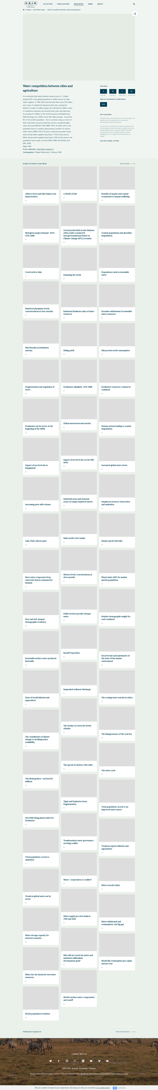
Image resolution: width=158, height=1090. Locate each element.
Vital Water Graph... (39, 10)
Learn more (121, 1088)
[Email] (107, 1063)
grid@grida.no (105, 134)
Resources (79, 4)
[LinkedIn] (83, 1063)
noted (50, 1074)
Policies (92, 1068)
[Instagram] (67, 1063)
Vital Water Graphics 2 (45, 149)
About (100, 4)
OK (115, 1088)
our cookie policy (103, 1088)
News (90, 4)
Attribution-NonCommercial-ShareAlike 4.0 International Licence (104, 1074)
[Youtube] (91, 1063)
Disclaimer (83, 1068)
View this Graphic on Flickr (109, 141)
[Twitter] (51, 1063)
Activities (48, 4)
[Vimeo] (99, 1063)
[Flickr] (75, 1063)
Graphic (28, 10)
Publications (63, 4)
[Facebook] (59, 1063)
